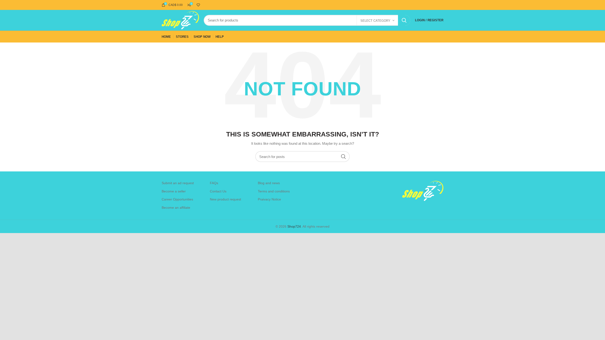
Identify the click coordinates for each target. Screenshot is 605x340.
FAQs (214, 183)
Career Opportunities (177, 199)
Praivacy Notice (269, 199)
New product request (225, 199)
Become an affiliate (176, 207)
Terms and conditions (274, 191)
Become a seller (174, 191)
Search (404, 20)
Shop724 (294, 226)
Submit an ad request (178, 183)
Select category (375, 20)
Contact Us (218, 191)
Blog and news (269, 183)
